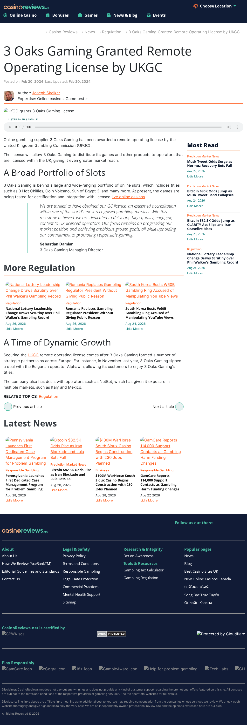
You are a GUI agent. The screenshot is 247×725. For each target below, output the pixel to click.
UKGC (33, 354)
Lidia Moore (14, 329)
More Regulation (39, 268)
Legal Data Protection (80, 578)
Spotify (241, 533)
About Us (9, 555)
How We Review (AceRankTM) (26, 563)
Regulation (111, 31)
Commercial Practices (80, 586)
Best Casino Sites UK (201, 571)
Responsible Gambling (81, 571)
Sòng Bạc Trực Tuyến (201, 594)
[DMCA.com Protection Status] (111, 633)
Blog (188, 563)
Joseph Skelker (46, 92)
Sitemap (69, 602)
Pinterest (200, 533)
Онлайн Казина (198, 602)
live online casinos (128, 196)
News (90, 31)
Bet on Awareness (138, 555)
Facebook (220, 533)
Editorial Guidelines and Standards (30, 571)
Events (159, 15)
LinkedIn (189, 533)
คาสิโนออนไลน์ (196, 586)
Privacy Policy (74, 555)
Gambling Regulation (141, 577)
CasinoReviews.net (20, 627)
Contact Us (11, 578)
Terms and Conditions (81, 563)
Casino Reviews (63, 31)
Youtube (210, 533)
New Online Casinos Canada (207, 578)
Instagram (231, 533)
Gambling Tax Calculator (144, 570)
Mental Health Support (81, 594)
